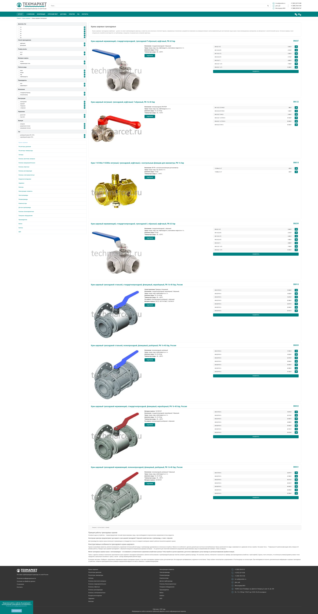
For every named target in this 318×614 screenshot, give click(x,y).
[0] (295, 14)
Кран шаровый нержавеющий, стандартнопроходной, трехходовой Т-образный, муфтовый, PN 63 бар (133, 41)
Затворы (21, 154)
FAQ (78, 14)
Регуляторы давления (25, 146)
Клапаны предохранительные (27, 163)
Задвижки (21, 183)
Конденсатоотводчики (25, 179)
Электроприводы (23, 195)
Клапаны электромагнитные (27, 175)
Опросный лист (53, 14)
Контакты (85, 14)
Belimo (20, 224)
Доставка (63, 14)
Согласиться (17, 611)
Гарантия (72, 14)
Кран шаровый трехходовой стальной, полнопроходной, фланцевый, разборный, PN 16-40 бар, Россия (133, 345)
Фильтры (21, 187)
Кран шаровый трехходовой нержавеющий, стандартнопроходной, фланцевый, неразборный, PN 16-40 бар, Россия (139, 406)
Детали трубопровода (25, 207)
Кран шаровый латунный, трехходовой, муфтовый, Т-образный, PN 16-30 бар (123, 102)
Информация (41, 14)
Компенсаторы (23, 203)
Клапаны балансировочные (26, 211)
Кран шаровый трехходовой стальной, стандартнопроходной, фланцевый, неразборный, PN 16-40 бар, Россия (137, 285)
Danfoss (21, 228)
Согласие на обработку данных (26, 581)
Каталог (20, 14)
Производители (23, 219)
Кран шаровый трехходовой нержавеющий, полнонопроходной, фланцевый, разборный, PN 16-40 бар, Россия (137, 467)
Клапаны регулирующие (25, 171)
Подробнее (150, 55)
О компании (30, 14)
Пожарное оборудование (26, 215)
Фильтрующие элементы (25, 191)
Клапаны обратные (24, 167)
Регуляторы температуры (26, 150)
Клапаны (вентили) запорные (27, 159)
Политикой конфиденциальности (16, 606)
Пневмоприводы (23, 199)
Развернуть (256, 71)
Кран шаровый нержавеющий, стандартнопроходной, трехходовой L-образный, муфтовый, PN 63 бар (133, 224)
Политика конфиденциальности (26, 578)
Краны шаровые (23, 142)
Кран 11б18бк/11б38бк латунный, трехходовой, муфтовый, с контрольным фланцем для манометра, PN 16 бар (137, 163)
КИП (20, 232)
